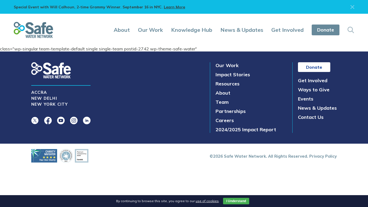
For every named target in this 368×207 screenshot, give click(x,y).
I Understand (236, 201)
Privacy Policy (323, 156)
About (122, 29)
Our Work (150, 29)
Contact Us (311, 117)
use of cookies (207, 201)
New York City (49, 104)
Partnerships (231, 111)
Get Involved (287, 29)
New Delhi (44, 98)
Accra (39, 92)
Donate (325, 30)
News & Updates (241, 29)
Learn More (174, 7)
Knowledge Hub (191, 29)
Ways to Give (313, 90)
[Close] (352, 7)
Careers (225, 120)
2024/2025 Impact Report (246, 129)
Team (222, 102)
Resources (227, 84)
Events (305, 99)
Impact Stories (233, 74)
